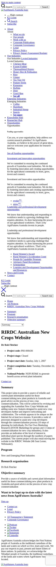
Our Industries (14, 56)
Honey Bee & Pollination (25, 72)
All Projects (12, 304)
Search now (47, 296)
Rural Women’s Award (24, 254)
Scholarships (19, 264)
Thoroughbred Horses (23, 69)
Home (10, 301)
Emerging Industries (16, 99)
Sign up (5, 501)
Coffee (16, 104)
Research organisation (17, 317)
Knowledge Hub (15, 117)
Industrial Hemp (20, 109)
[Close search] (3, 291)
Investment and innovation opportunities (26, 158)
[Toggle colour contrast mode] (8, 15)
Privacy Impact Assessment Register (30, 53)
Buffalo (16, 88)
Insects (16, 112)
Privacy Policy (20, 50)
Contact (10, 275)
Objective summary (16, 319)
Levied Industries (29, 58)
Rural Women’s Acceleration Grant (29, 256)
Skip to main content (11, 2)
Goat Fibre (18, 93)
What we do (19, 34)
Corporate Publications (24, 42)
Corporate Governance (24, 45)
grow (17, 204)
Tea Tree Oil (19, 80)
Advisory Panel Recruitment (26, 262)
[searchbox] (28, 6)
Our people (18, 37)
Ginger (16, 77)
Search (45, 7)
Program (11, 314)
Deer (15, 90)
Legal (16, 48)
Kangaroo (18, 85)
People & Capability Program (27, 259)
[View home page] (14, 564)
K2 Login (11, 17)
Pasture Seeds (19, 82)
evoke (17, 200)
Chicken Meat (19, 64)
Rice (15, 74)
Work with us (19, 39)
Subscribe (11, 24)
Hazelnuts (18, 107)
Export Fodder (20, 66)
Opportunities (13, 123)
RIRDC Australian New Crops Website (25, 306)
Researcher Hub (14, 120)
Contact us (12, 506)
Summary (11, 311)
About (10, 29)
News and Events (15, 272)
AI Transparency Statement (20, 517)
